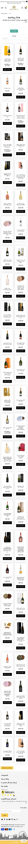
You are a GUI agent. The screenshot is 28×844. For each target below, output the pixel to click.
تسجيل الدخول (22, 7)
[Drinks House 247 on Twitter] (2, 819)
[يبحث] (5, 7)
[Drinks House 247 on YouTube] (10, 819)
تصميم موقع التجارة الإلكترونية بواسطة (14, 826)
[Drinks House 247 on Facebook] (5, 819)
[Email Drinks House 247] (17, 819)
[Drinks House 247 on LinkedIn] (14, 819)
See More (14, 31)
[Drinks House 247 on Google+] (7, 819)
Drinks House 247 (10, 825)
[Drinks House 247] (14, 8)
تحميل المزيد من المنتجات (7, 767)
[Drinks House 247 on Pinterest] (12, 819)
